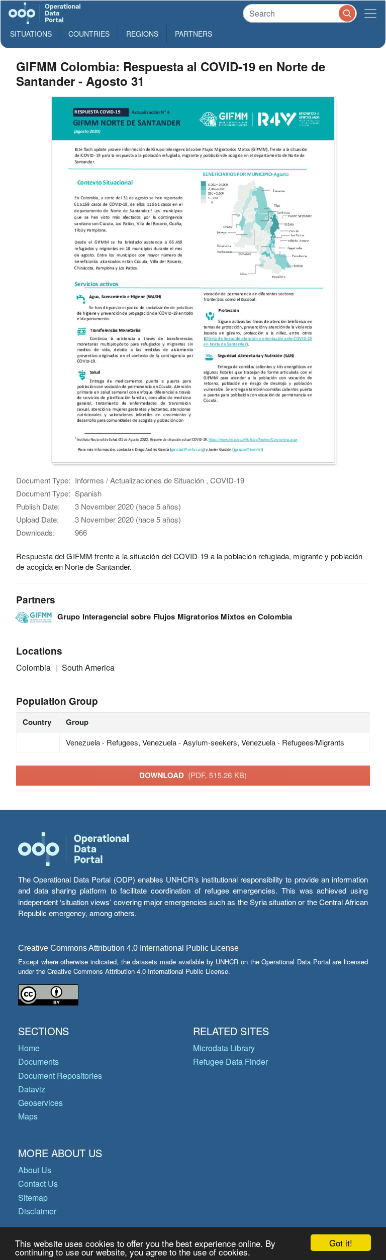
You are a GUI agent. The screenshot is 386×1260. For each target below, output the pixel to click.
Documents (38, 1061)
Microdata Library (224, 1048)
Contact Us (38, 1183)
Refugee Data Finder (230, 1061)
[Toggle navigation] (370, 13)
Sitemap (33, 1197)
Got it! (340, 1242)
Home (29, 1048)
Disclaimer (37, 1211)
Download (193, 775)
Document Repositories (60, 1075)
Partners (193, 34)
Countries (89, 34)
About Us (34, 1170)
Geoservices (40, 1102)
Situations (31, 34)
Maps (28, 1116)
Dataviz (31, 1089)
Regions (142, 34)
